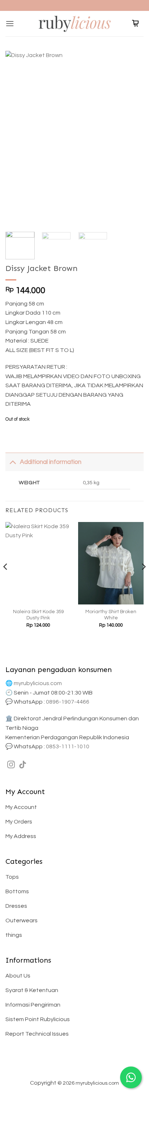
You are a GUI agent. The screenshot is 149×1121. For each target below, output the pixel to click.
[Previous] (17, 137)
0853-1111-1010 (67, 746)
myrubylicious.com (38, 683)
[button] (9, 23)
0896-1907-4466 (67, 702)
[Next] (131, 137)
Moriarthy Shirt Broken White (110, 615)
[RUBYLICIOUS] (74, 23)
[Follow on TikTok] (22, 765)
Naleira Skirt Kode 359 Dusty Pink (38, 615)
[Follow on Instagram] (11, 765)
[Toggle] (12, 462)
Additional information (50, 462)
